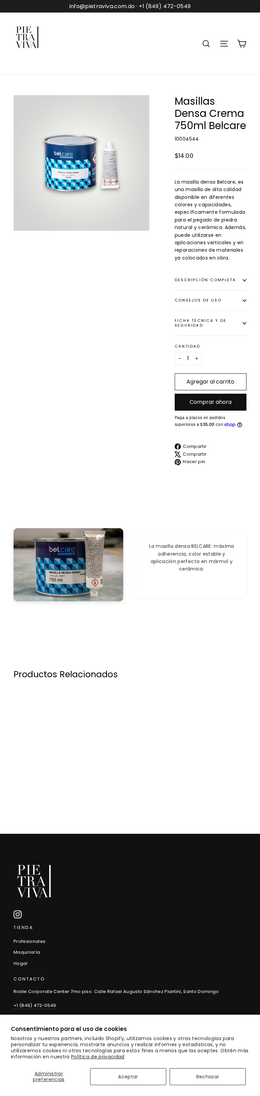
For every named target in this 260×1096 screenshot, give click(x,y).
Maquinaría (27, 952)
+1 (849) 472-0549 (35, 1005)
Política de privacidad (98, 1056)
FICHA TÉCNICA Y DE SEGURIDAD (200, 323)
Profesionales (30, 941)
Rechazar (207, 1076)
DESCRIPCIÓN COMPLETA (205, 280)
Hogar (21, 963)
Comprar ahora (211, 402)
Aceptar (128, 1076)
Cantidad (187, 346)
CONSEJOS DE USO (198, 300)
